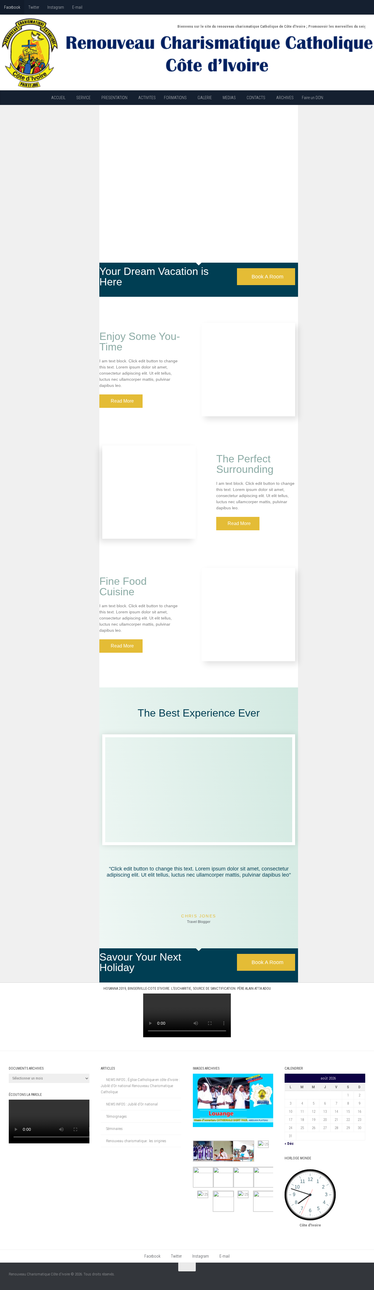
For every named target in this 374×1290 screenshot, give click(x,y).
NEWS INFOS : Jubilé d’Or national (132, 1104)
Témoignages (116, 1116)
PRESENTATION (114, 97)
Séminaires (114, 1128)
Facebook (12, 7)
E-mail (77, 7)
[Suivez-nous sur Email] (357, 1276)
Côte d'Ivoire (310, 1225)
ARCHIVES (285, 97)
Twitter (33, 7)
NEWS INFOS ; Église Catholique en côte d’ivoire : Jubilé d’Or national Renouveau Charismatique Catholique (140, 1085)
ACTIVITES (147, 97)
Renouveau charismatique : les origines (136, 1141)
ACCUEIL (58, 97)
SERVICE (83, 97)
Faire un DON (312, 97)
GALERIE (205, 97)
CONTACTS (256, 97)
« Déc (289, 1143)
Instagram (55, 7)
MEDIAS (229, 97)
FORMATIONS (175, 97)
